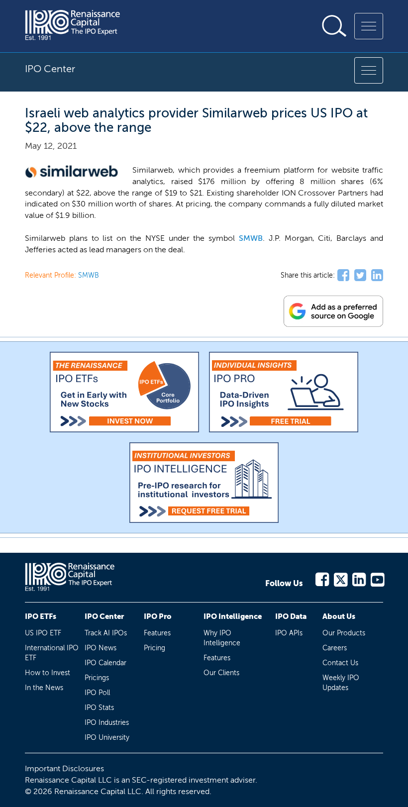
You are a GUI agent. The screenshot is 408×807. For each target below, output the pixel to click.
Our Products (343, 633)
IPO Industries (107, 722)
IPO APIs (289, 633)
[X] (340, 578)
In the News (44, 688)
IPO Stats (99, 708)
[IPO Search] (334, 26)
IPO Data (290, 616)
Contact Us (340, 663)
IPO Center (104, 616)
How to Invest (47, 673)
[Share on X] (360, 276)
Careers (334, 648)
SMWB (251, 238)
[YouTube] (377, 578)
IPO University (107, 737)
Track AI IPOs (106, 633)
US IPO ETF (43, 633)
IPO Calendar (105, 663)
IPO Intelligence (233, 616)
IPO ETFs (40, 616)
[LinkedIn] (358, 578)
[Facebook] (321, 578)
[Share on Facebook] (343, 276)
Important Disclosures (64, 768)
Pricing (154, 648)
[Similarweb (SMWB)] (72, 172)
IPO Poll (97, 693)
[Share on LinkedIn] (377, 276)
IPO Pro (158, 616)
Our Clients (221, 673)
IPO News (100, 648)
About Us (338, 616)
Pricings (97, 678)
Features (157, 633)
